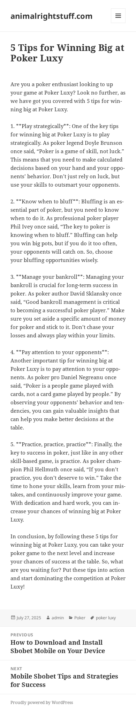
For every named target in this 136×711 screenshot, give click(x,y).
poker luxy (106, 618)
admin (58, 618)
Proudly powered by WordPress (41, 702)
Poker (79, 618)
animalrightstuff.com (51, 15)
